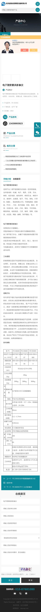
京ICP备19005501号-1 (29, 602)
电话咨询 (37, 127)
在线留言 (17, 179)
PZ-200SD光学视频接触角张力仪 (23, 478)
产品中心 (5, 35)
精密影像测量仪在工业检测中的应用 (18, 156)
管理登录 (16, 608)
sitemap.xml (24, 608)
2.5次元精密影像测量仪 (13, 165)
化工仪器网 (24, 605)
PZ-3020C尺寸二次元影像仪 (22, 487)
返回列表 (9, 483)
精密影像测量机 (11, 169)
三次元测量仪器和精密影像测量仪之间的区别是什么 (21, 161)
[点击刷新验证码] (25, 569)
